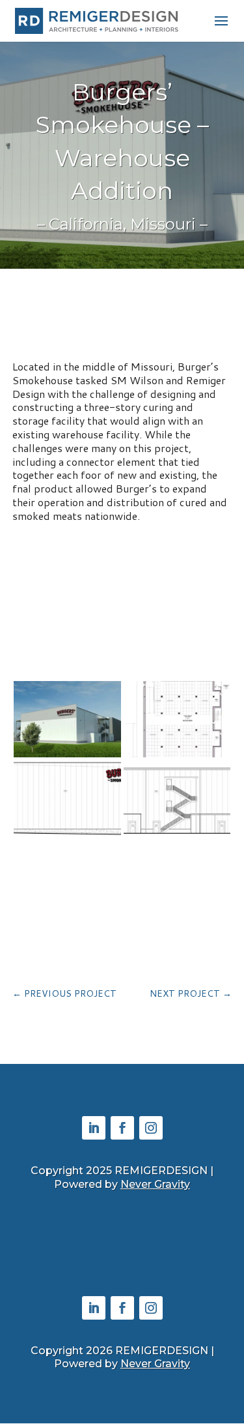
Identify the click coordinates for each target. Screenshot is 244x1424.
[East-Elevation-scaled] (177, 835)
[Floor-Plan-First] (177, 757)
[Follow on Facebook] (122, 1128)
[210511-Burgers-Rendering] (67, 757)
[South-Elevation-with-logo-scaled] (67, 835)
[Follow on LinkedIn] (93, 1128)
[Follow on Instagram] (151, 1128)
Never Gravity (155, 1184)
